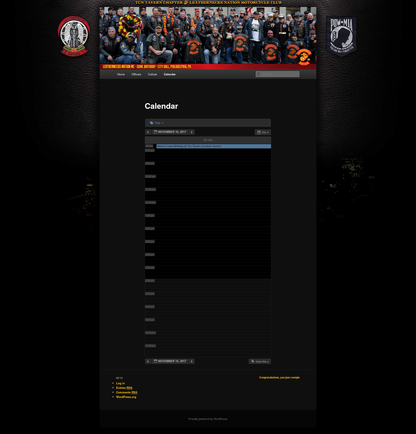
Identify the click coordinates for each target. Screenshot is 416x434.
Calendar (170, 74)
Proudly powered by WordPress (208, 419)
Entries (124, 388)
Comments (126, 392)
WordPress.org (126, 397)
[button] (260, 361)
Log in (120, 383)
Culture (152, 74)
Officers (136, 74)
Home (121, 74)
